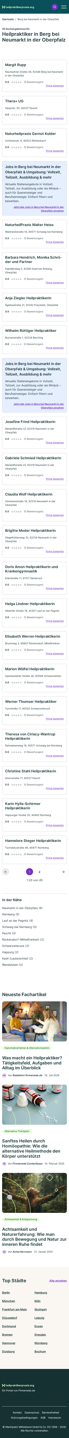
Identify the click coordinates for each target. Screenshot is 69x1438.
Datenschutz (32, 1412)
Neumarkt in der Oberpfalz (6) (22, 908)
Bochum (40, 1351)
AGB (43, 1417)
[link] (34, 76)
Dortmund (9, 1326)
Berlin (6, 1292)
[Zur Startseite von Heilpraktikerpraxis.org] (18, 7)
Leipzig (39, 1318)
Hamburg (40, 1292)
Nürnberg (40, 1343)
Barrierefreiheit (50, 1412)
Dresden (40, 1334)
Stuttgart (40, 1309)
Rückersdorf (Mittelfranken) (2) (23, 939)
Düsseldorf (9, 1318)
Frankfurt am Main (14, 1309)
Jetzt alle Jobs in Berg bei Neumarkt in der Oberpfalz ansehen (38, 209)
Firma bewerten (55, 85)
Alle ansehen (58, 1280)
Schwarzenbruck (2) (15, 946)
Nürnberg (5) (10, 914)
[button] (55, 7)
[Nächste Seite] (63, 871)
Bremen (7, 1334)
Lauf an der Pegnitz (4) (17, 920)
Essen (38, 1326)
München (8, 1301)
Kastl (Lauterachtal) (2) (17, 958)
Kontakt (17, 1412)
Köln (37, 1301)
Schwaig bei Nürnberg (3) (19, 927)
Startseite (8, 19)
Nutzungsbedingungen (24, 1417)
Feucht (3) (9, 933)
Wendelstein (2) (12, 964)
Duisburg (8, 1351)
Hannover (8, 1343)
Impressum (54, 1417)
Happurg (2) (10, 952)
